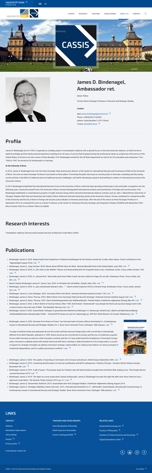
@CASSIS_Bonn (90, 124)
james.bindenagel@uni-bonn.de (95, 114)
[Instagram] (137, 452)
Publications (110, 14)
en (40, 3)
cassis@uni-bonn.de (16, 451)
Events (71, 14)
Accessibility (140, 469)
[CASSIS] (22, 13)
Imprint (9, 439)
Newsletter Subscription (16, 430)
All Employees (30, 31)
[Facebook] (144, 452)
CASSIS (5, 31)
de (45, 3)
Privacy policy (11, 444)
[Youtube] (130, 452)
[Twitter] (122, 452)
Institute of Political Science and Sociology (117, 435)
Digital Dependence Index (110, 439)
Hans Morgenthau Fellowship (65, 426)
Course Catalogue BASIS (63, 435)
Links (11, 413)
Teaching (96, 14)
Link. (35, 263)
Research (83, 14)
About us (124, 14)
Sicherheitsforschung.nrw (110, 426)
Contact (136, 14)
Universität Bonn (15, 2)
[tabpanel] (76, 45)
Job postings (11, 435)
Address (9, 426)
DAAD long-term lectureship (64, 430)
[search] (144, 15)
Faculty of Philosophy (108, 430)
